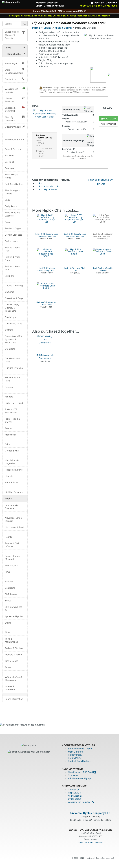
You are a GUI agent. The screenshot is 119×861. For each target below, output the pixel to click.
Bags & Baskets (13, 149)
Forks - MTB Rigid (14, 403)
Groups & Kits (12, 450)
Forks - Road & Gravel (12, 420)
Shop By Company (10, 119)
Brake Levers (11, 241)
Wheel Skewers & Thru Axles (13, 678)
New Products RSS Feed (80, 772)
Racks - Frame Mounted (12, 557)
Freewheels (10, 434)
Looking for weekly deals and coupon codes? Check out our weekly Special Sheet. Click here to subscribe (59, 16)
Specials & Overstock (10, 109)
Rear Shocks (11, 565)
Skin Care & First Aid (13, 608)
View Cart (98, 2)
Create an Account (54, 5)
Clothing (9, 330)
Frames (8, 428)
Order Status (74, 799)
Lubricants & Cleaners (11, 506)
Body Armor (11, 206)
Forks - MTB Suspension (11, 411)
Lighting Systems (13, 492)
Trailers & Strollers (14, 648)
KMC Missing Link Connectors (45, 356)
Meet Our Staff (75, 751)
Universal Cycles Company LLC (90, 813)
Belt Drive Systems (14, 184)
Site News (73, 775)
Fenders (9, 396)
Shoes (8, 600)
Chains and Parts (13, 323)
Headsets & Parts (13, 469)
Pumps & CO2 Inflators (12, 545)
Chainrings (10, 317)
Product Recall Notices (79, 761)
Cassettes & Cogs (14, 298)
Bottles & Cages (13, 228)
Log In (39, 5)
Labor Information (14, 699)
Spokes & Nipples (14, 616)
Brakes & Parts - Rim (13, 268)
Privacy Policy (75, 754)
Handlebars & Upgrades (12, 462)
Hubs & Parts (11, 482)
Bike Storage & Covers (12, 192)
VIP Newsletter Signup (79, 778)
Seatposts (10, 587)
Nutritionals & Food (14, 527)
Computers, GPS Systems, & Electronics (13, 339)
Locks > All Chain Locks (47, 186)
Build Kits (9, 276)
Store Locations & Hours (14, 71)
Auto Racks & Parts (14, 139)
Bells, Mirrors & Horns (12, 176)
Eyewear (9, 387)
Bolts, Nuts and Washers (12, 214)
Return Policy (74, 758)
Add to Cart (110, 118)
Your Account (75, 795)
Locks (8, 498)
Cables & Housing (14, 285)
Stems (8, 622)
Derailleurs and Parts (12, 360)
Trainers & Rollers (13, 654)
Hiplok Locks (63, 27)
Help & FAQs (74, 792)
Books (8, 222)
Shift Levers (11, 594)
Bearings (9, 168)
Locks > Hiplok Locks (46, 189)
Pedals (8, 537)
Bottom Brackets (13, 234)
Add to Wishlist (108, 123)
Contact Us (10, 79)
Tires (7, 632)
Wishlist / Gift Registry (11, 90)
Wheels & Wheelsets (10, 688)
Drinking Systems (14, 368)
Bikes (7, 199)
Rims (7, 571)
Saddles (9, 581)
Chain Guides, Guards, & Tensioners (12, 307)
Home (36, 27)
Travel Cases (11, 661)
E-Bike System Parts (12, 379)
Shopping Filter (12, 31)
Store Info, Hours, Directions (90, 842)
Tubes (8, 667)
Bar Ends (9, 155)
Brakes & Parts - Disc (13, 249)
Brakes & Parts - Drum (13, 258)
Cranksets (10, 348)
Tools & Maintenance (11, 640)
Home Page (11, 63)
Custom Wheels (13, 126)
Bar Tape (9, 161)
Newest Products (9, 100)
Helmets (9, 476)
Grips (7, 444)
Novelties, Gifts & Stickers (13, 519)
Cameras (9, 292)
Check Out (111, 2)
